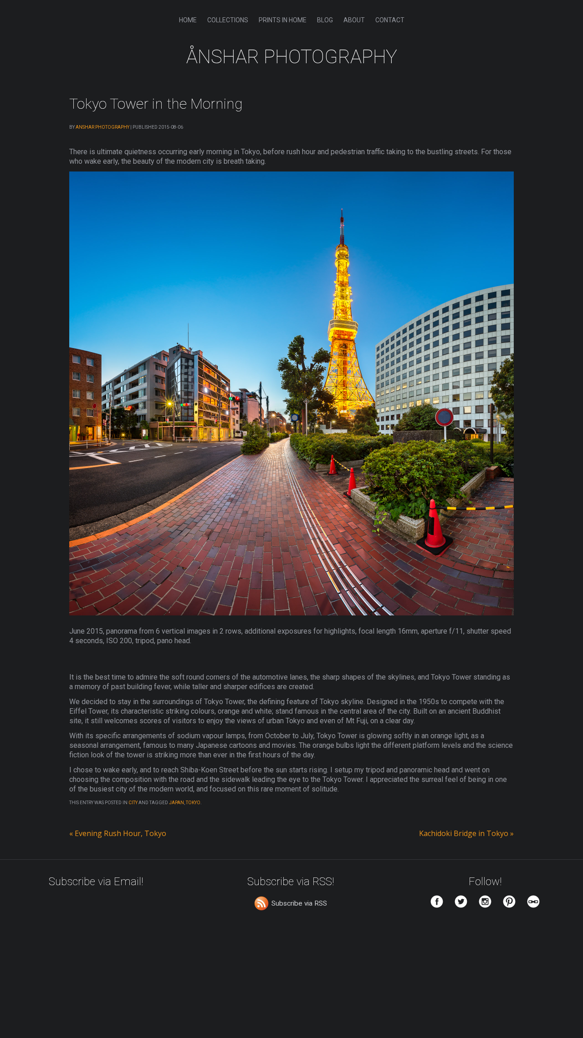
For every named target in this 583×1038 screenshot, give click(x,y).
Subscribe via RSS (299, 903)
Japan (176, 802)
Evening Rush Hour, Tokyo (117, 833)
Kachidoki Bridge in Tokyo (466, 833)
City (133, 802)
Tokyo (193, 802)
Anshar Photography (102, 127)
